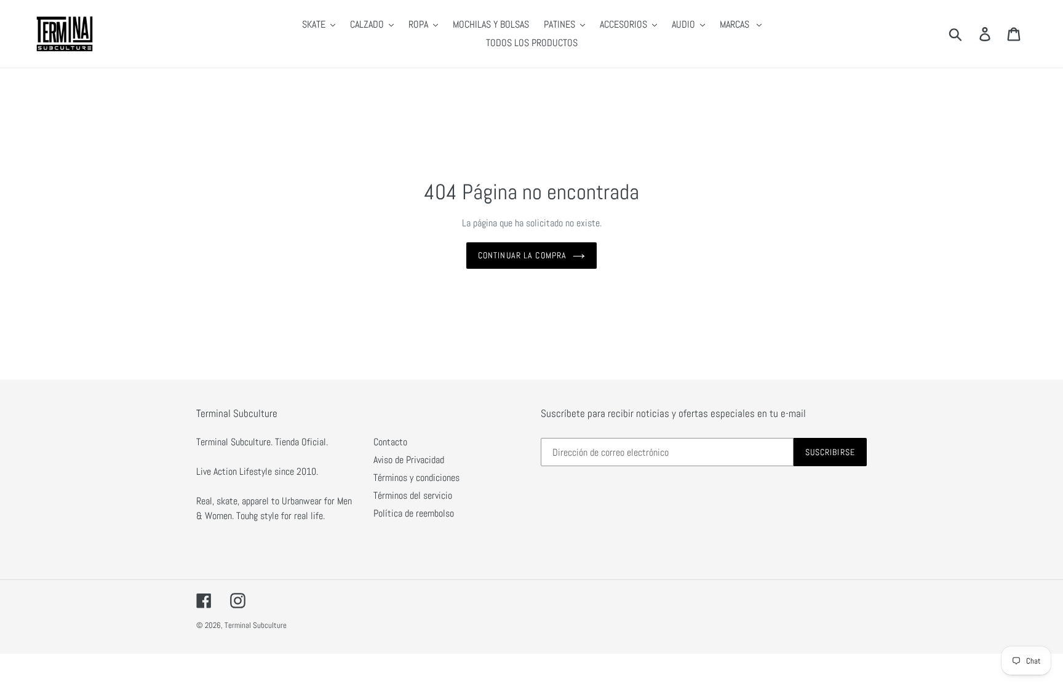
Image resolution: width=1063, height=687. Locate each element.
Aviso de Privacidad (408, 459)
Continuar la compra (522, 255)
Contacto (390, 441)
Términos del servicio (412, 495)
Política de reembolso (413, 513)
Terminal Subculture (256, 625)
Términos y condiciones (416, 477)
